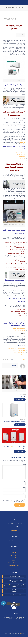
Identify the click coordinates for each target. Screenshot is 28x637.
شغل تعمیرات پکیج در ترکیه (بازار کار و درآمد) (16, 348)
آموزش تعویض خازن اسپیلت (20, 396)
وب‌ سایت (24, 493)
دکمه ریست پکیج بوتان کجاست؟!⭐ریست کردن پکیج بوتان (14, 585)
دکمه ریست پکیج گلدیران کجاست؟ (14, 595)
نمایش (19, 34)
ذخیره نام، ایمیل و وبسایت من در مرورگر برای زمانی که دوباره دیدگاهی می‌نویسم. (14, 500)
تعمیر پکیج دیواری (21, 156)
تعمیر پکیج (14, 557)
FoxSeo (21, 633)
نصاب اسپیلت (22, 158)
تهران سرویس (22, 142)
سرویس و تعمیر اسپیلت (14, 550)
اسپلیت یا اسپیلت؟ (21, 355)
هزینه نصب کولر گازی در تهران (19, 350)
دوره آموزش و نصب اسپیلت (14, 563)
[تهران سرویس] (14, 2)
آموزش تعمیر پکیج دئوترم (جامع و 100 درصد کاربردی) (15, 421)
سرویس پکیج (14, 555)
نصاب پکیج (23, 161)
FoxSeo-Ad (13, 18)
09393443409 (14, 530)
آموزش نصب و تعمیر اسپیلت (19, 328)
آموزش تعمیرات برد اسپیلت (19, 352)
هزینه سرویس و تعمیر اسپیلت (19, 152)
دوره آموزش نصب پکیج (14, 565)
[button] (3, 603)
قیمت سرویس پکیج (21, 154)
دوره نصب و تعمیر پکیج (20, 330)
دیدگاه (24, 464)
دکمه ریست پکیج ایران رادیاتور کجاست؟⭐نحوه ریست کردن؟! (14, 590)
